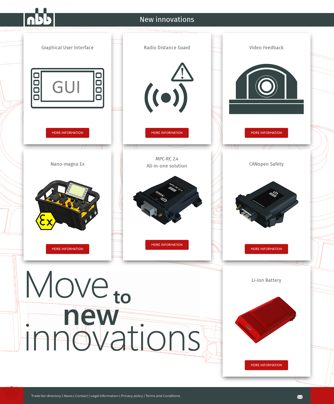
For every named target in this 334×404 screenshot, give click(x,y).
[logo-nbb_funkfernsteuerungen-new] (39, 9)
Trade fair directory (46, 396)
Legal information (104, 396)
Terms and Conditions (163, 396)
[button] (11, 392)
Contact (81, 396)
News (68, 396)
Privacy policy (132, 396)
